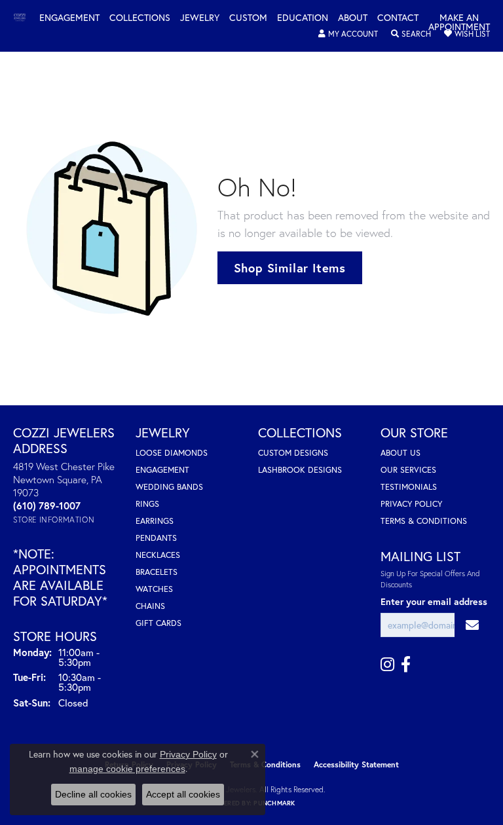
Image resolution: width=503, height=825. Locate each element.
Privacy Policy (411, 503)
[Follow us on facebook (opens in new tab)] (406, 664)
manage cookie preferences (127, 768)
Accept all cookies (183, 794)
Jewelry (199, 18)
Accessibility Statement (356, 764)
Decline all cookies (93, 794)
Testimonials (409, 486)
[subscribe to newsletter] (472, 625)
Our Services (408, 469)
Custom (248, 18)
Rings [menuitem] (147, 503)
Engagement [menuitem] (162, 469)
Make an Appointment (459, 23)
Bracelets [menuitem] (156, 572)
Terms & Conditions (424, 520)
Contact (398, 18)
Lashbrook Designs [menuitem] (300, 469)
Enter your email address (434, 601)
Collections (139, 18)
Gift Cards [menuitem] (158, 623)
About (352, 18)
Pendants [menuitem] (156, 537)
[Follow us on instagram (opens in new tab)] (387, 664)
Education (302, 18)
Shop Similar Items (290, 268)
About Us (400, 452)
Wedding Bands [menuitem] (169, 486)
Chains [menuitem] (150, 606)
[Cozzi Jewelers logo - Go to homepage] (26, 18)
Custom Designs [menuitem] (293, 452)
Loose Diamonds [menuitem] (172, 452)
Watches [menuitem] (154, 589)
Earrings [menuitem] (155, 520)
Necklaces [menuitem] (158, 554)
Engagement (69, 18)
